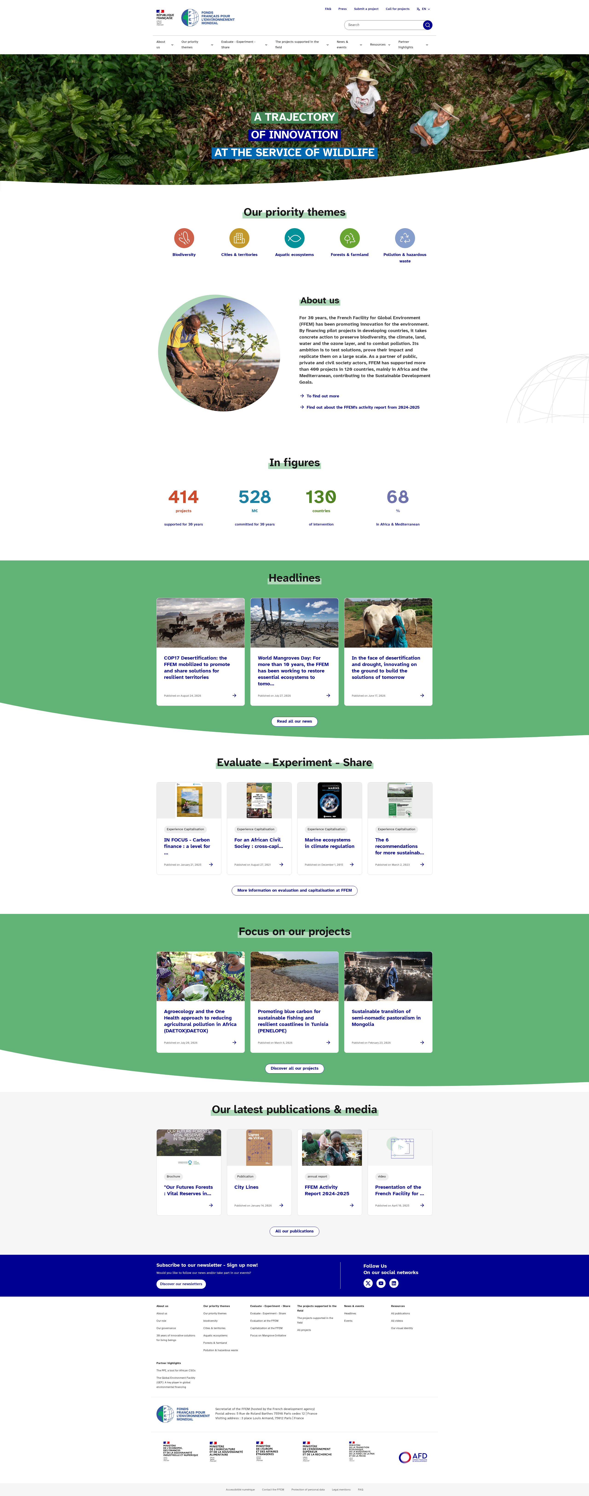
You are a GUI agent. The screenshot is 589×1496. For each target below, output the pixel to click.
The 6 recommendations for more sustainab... (399, 846)
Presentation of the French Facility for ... (399, 1191)
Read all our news (294, 721)
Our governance (166, 1328)
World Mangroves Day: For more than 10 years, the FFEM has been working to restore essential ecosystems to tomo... (293, 671)
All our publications (294, 1231)
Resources (378, 44)
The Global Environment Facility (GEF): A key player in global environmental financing (175, 1382)
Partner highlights (405, 44)
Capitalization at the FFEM (266, 1328)
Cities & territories (214, 1328)
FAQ (328, 9)
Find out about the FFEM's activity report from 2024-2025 (363, 407)
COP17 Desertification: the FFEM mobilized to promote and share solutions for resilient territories (197, 667)
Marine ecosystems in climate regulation (330, 843)
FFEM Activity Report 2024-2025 (327, 1191)
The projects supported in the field (297, 44)
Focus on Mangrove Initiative (268, 1335)
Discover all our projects (294, 1068)
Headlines (350, 1313)
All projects (304, 1330)
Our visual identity (402, 1328)
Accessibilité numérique (240, 1489)
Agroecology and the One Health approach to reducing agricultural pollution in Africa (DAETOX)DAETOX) (200, 1021)
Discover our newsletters (181, 1284)
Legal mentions (341, 1489)
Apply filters (427, 25)
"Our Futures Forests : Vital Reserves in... (188, 1191)
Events (348, 1320)
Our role (161, 1320)
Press (342, 9)
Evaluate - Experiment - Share (238, 44)
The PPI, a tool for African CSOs (176, 1370)
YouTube (381, 1283)
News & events (342, 44)
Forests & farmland (215, 1342)
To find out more (323, 396)
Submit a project (366, 9)
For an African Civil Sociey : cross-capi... (258, 843)
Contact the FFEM (273, 1489)
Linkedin (393, 1283)
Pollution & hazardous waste (220, 1350)
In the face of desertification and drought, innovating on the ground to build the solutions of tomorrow (386, 667)
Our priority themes (190, 44)
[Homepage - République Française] (208, 17)
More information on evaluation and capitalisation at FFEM (294, 890)
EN (424, 9)
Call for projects (398, 9)
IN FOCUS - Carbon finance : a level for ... (187, 846)
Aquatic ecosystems (215, 1335)
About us (160, 44)
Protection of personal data (308, 1489)
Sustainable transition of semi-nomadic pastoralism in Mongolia (386, 1018)
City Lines (246, 1187)
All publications (400, 1313)
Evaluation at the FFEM (264, 1320)
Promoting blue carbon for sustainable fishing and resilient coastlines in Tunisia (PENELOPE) (293, 1021)
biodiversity (210, 1320)
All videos (397, 1320)
